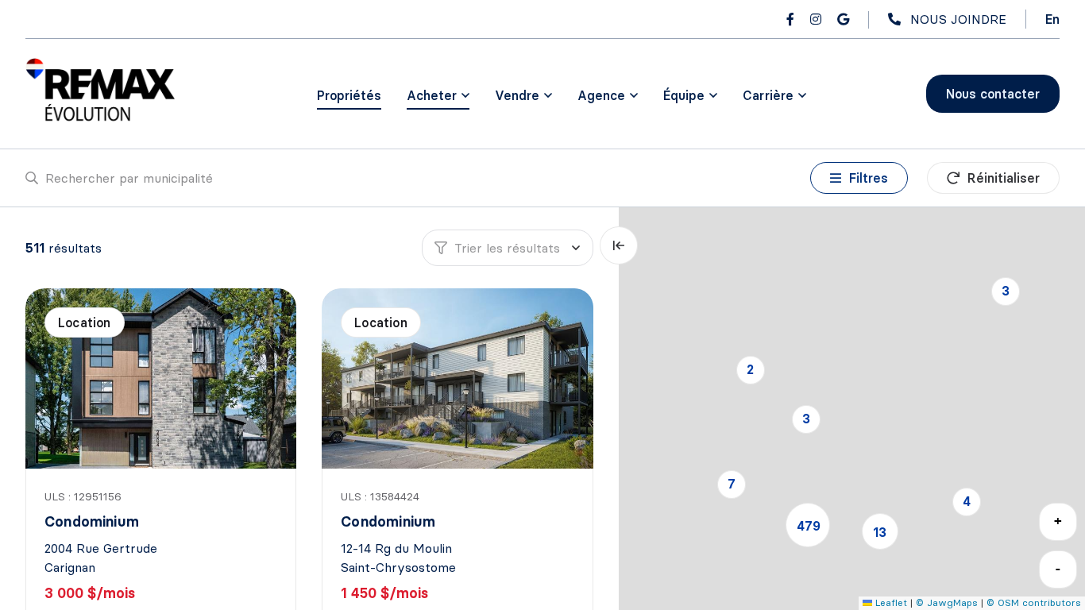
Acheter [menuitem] (432, 95)
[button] (1005, 291)
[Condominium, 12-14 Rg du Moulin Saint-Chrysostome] (459, 378)
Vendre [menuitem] (517, 95)
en (1052, 19)
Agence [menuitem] (601, 95)
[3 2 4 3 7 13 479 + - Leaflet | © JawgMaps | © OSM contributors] (852, 408)
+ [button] (1058, 520)
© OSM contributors (1034, 602)
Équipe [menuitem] (684, 95)
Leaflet (889, 602)
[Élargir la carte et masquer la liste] (619, 245)
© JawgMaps (947, 602)
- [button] (1058, 568)
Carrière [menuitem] (768, 95)
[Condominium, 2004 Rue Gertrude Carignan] (162, 378)
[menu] (438, 95)
